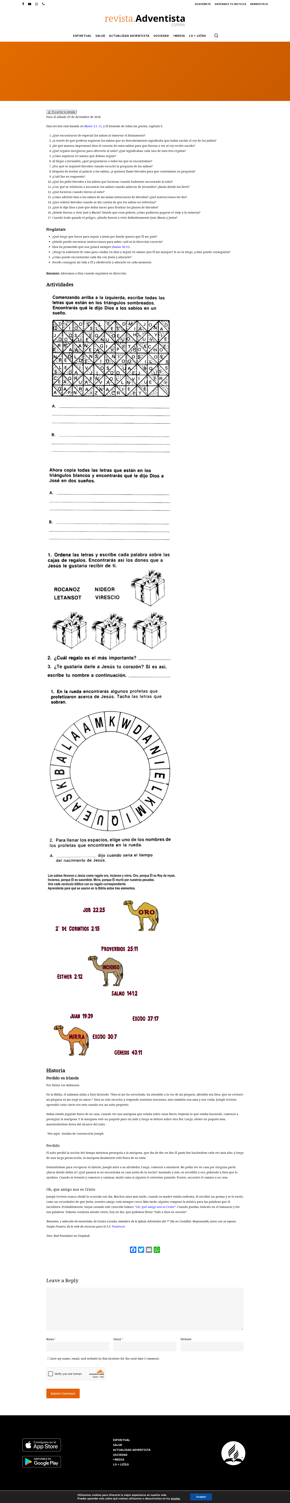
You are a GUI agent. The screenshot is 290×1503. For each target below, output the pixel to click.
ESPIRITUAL (121, 1440)
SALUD (117, 1445)
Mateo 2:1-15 (93, 126)
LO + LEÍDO (121, 1464)
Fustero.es (118, 1226)
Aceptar (201, 1497)
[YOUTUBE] (29, 4)
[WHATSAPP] (36, 4)
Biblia (135, 83)
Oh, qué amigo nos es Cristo (155, 1207)
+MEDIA (118, 1459)
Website (186, 1339)
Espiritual (152, 83)
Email (118, 1339)
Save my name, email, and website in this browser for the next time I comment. (104, 1358)
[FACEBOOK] (23, 4)
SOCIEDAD (120, 1455)
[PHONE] (43, 4)
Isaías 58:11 (121, 247)
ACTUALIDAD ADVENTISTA (132, 1450)
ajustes (175, 1498)
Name (51, 1339)
